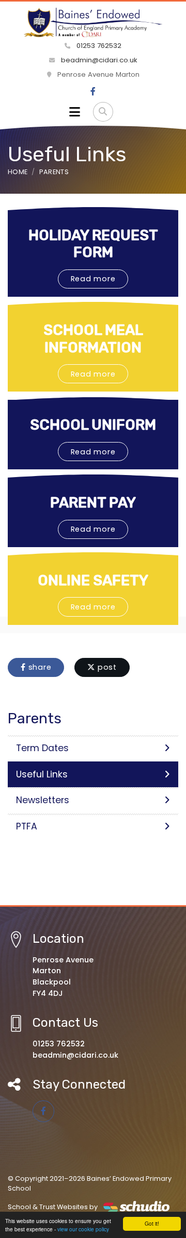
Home (17, 171)
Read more (93, 279)
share (39, 667)
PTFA (26, 826)
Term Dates (42, 748)
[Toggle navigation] (75, 112)
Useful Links (42, 774)
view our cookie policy (83, 1229)
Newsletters (42, 800)
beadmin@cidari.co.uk (98, 60)
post (106, 667)
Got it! (152, 1223)
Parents (54, 171)
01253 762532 (97, 45)
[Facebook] (93, 91)
